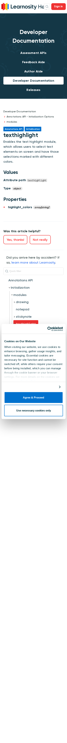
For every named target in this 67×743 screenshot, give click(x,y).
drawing (22, 302)
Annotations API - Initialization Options (30, 116)
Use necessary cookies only (33, 410)
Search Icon (47, 6)
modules (12, 121)
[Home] (25, 6)
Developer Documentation (33, 81)
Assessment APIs (33, 53)
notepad (22, 309)
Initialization (20, 287)
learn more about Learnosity (33, 262)
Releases (33, 90)
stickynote (24, 316)
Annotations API (20, 280)
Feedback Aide (33, 62)
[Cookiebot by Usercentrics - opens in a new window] (48, 329)
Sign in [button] (58, 6)
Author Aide (33, 71)
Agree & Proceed (33, 397)
